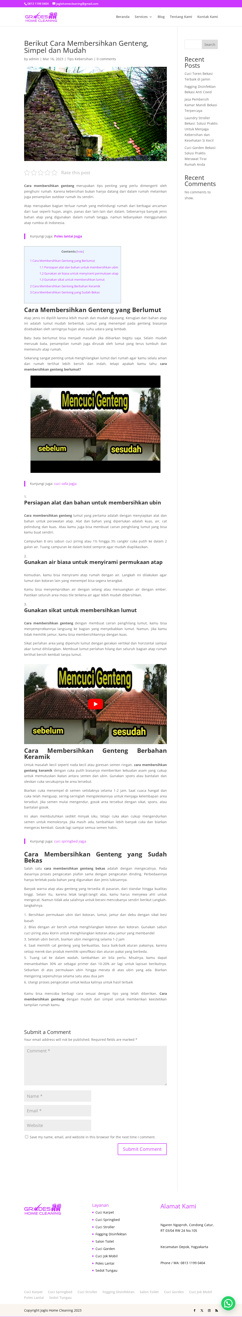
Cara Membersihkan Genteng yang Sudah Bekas (65, 292)
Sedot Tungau (106, 1270)
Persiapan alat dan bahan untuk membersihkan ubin (78, 267)
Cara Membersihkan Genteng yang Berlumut (62, 260)
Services (141, 17)
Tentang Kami (181, 17)
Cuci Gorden (105, 1248)
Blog (161, 17)
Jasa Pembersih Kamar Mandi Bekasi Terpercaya (201, 105)
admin (34, 59)
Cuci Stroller (105, 1227)
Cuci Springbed (107, 1219)
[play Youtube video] (95, 704)
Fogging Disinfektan (111, 1234)
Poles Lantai (104, 1263)
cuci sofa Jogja (65, 483)
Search (209, 44)
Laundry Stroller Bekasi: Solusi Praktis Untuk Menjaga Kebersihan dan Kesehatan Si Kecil (201, 129)
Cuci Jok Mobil (106, 1256)
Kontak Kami (207, 17)
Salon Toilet (104, 1241)
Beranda (123, 17)
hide (80, 252)
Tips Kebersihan (80, 59)
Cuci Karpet (104, 1212)
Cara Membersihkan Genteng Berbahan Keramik (65, 286)
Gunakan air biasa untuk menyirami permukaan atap (78, 273)
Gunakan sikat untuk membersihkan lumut (72, 279)
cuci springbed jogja (70, 841)
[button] (228, 1303)
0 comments (106, 59)
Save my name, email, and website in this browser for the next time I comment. (93, 1137)
